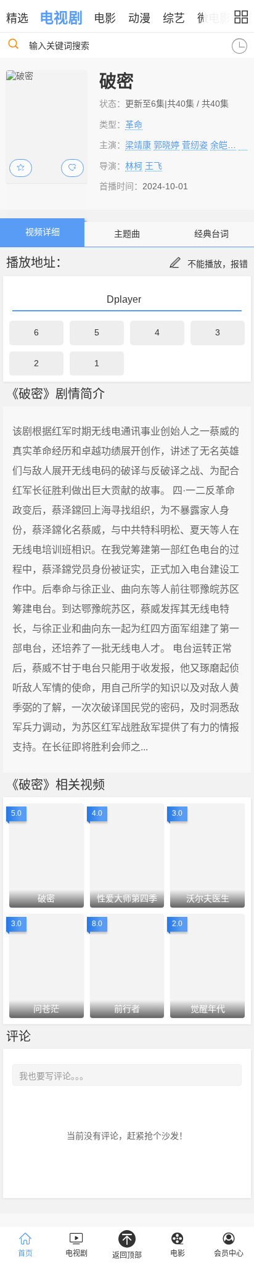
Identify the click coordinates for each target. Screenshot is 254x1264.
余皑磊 (223, 145)
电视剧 (60, 18)
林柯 (133, 166)
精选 (17, 18)
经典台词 (211, 234)
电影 (105, 18)
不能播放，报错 (217, 264)
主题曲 (127, 234)
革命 (133, 124)
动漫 (139, 18)
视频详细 (42, 232)
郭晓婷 (166, 145)
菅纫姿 (195, 145)
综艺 (174, 18)
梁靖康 (138, 145)
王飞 (153, 166)
